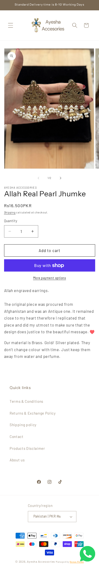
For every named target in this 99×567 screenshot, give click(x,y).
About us (17, 460)
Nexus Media (77, 561)
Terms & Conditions (26, 401)
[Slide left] (38, 178)
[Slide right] (60, 178)
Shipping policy (23, 425)
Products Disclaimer (27, 448)
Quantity (11, 221)
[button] (10, 25)
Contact (17, 436)
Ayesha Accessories (41, 561)
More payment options (49, 278)
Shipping (10, 212)
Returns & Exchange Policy (33, 413)
